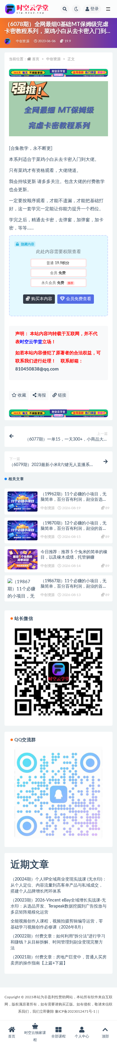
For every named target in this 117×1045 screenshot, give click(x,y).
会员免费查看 (78, 299)
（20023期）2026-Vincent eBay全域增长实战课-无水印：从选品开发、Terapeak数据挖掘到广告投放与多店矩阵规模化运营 (58, 906)
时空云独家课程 (35, 1036)
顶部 (105, 1036)
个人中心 (82, 1036)
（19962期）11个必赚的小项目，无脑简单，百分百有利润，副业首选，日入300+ (73, 499)
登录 (94, 9)
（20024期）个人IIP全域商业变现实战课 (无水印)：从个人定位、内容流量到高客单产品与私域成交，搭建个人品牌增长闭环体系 (58, 885)
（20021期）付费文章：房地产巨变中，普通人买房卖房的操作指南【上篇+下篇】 (58, 960)
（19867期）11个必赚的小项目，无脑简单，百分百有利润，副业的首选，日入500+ (73, 586)
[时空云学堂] (7, 41)
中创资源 (22, 41)
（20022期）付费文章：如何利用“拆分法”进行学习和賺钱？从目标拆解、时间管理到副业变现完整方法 (57, 942)
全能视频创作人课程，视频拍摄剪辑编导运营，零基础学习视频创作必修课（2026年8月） (56, 924)
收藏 (21, 395)
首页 (35, 59)
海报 (41, 395)
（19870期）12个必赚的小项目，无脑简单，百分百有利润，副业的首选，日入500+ (73, 528)
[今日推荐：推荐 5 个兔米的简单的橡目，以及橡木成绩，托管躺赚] (23, 559)
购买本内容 (41, 299)
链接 (61, 395)
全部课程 (58, 1036)
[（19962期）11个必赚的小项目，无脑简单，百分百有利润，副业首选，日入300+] (23, 502)
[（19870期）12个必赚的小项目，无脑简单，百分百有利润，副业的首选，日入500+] (23, 531)
